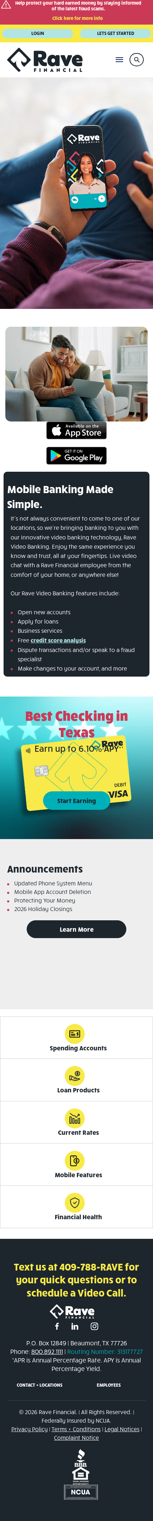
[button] (136, 59)
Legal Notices (122, 1429)
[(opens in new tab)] (76, 429)
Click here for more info (77, 18)
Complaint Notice (76, 1437)
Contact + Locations (39, 1385)
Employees (109, 1385)
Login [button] (37, 33)
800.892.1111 (47, 1351)
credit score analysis (58, 639)
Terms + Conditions (76, 1429)
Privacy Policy (29, 1429)
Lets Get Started (115, 33)
